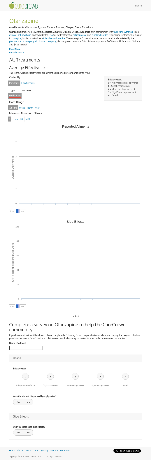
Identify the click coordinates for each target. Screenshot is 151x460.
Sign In (138, 5)
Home (12, 450)
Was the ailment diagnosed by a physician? (34, 396)
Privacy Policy (41, 450)
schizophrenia (80, 35)
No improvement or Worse (25, 385)
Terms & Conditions (60, 450)
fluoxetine (118, 31)
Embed (75, 316)
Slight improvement (50, 385)
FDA (51, 35)
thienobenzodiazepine (54, 38)
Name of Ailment (17, 343)
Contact (29, 450)
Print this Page (16, 52)
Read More (14, 49)
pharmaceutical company (21, 41)
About (20, 450)
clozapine (16, 38)
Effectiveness (19, 368)
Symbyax (128, 31)
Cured (125, 385)
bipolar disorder (100, 35)
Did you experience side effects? (29, 426)
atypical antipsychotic (20, 35)
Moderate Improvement (75, 385)
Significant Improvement (100, 385)
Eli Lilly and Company (45, 41)
